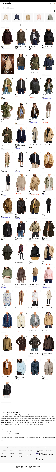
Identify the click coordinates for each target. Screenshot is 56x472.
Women (3, 7)
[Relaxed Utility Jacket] (34, 182)
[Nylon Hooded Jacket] (48, 206)
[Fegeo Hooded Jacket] (48, 182)
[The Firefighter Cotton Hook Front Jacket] (34, 206)
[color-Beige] (30, 147)
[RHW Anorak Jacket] (21, 320)
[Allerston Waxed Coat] (34, 37)
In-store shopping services (30, 454)
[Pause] (54, 0)
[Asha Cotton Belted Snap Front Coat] (21, 275)
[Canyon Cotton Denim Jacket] (21, 367)
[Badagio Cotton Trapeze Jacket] (48, 343)
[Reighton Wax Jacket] (34, 86)
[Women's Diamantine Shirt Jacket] (34, 298)
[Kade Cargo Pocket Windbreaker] (21, 343)
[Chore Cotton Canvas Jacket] (7, 298)
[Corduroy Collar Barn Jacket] (21, 86)
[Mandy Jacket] (21, 182)
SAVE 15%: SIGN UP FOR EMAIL (13, 447)
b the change (20, 453)
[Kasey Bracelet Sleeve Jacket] (21, 229)
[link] (7, 47)
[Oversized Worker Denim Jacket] (34, 367)
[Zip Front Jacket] (48, 86)
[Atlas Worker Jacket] (21, 206)
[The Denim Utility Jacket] (7, 320)
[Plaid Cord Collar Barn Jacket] (34, 160)
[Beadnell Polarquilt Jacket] (7, 135)
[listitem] (28, 1)
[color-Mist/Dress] (2, 98)
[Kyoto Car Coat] (7, 160)
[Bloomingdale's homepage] (1, 7)
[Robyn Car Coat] (21, 298)
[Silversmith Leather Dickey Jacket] (34, 343)
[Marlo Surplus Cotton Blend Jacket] (7, 110)
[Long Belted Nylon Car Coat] (21, 160)
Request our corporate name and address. (35, 467)
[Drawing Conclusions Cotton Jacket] (34, 275)
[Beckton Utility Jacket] (48, 110)
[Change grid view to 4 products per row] (44, 25)
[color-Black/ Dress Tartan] (4, 98)
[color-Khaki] (15, 123)
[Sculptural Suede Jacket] (7, 206)
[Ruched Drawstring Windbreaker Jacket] (48, 275)
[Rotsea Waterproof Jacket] (7, 37)
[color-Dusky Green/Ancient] (1, 98)
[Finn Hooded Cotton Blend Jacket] (21, 135)
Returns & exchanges (3, 456)
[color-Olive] (1, 148)
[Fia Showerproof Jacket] (7, 252)
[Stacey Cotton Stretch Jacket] (21, 62)
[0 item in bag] (54, 3)
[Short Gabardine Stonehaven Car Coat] (48, 298)
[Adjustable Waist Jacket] (48, 320)
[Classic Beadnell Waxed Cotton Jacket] (21, 37)
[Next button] (54, 11)
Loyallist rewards (12, 453)
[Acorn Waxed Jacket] (48, 229)
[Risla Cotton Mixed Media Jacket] (48, 160)
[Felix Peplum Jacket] (34, 252)
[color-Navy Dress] (3, 98)
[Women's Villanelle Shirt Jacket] (7, 390)
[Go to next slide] (53, 0)
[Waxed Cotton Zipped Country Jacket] (48, 135)
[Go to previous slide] (1, 0)
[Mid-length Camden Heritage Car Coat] (7, 182)
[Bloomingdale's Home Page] (6, 3)
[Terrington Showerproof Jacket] (48, 62)
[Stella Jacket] (7, 229)
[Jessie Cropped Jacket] (7, 275)
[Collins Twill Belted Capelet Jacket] (34, 229)
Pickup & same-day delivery (30, 455)
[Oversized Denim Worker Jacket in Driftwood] (48, 367)
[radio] (29, 49)
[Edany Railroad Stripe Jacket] (34, 320)
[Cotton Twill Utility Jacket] (48, 252)
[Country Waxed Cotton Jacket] (7, 343)
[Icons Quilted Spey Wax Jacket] (48, 37)
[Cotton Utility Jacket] (21, 110)
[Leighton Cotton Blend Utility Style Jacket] (34, 62)
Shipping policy (3, 457)
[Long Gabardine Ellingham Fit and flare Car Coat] (34, 135)
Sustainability (20, 456)
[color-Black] (30, 49)
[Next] (12, 36)
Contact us (2, 453)
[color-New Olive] (16, 123)
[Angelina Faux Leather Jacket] (21, 252)
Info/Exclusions (46, 447)
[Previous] (1, 36)
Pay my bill (11, 456)
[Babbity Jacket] (7, 86)
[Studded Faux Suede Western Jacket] (7, 367)
